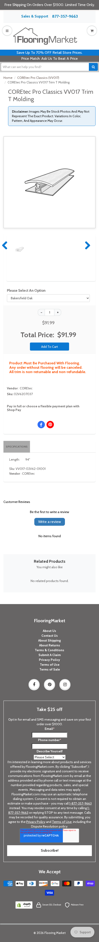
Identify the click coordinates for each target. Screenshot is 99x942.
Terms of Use (49, 664)
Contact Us (49, 636)
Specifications (17, 446)
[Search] (93, 67)
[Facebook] (34, 684)
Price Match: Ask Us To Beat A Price (49, 58)
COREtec (26, 388)
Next (86, 245)
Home (7, 78)
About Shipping (49, 640)
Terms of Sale (49, 669)
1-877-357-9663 (80, 803)
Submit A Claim (49, 655)
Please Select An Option (26, 290)
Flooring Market (55, 933)
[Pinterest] (49, 684)
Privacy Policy (49, 660)
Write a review (49, 522)
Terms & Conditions (49, 650)
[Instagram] (65, 684)
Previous (5, 245)
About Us (49, 631)
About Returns (49, 645)
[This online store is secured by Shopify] (23, 904)
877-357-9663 (65, 16)
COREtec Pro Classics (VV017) (38, 78)
